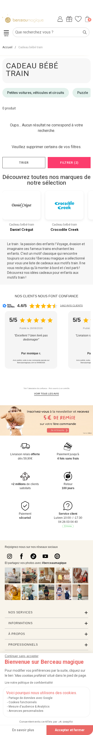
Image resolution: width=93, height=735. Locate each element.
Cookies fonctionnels (23, 702)
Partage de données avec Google (30, 698)
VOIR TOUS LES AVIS (46, 393)
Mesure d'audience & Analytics (29, 706)
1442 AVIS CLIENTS (71, 305)
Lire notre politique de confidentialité (29, 682)
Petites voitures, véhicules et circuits (35, 93)
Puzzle (82, 93)
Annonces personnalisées (26, 711)
